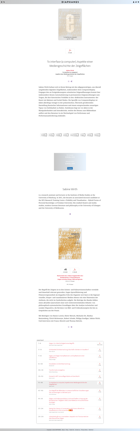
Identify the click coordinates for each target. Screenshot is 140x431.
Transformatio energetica (57, 370)
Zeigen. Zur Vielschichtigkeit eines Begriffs (61, 343)
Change (70, 168)
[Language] (136, 2)
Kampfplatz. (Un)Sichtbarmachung (59, 364)
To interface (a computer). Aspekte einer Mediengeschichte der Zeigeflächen (68, 383)
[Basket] (138, 2)
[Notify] (69, 81)
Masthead (91, 429)
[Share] (71, 81)
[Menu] (1, 2)
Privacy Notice (84, 429)
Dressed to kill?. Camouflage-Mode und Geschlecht (64, 376)
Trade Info (71, 429)
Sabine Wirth (70, 70)
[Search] (4, 2)
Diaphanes (70, 2)
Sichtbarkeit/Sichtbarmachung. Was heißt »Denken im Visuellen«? (69, 349)
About (63, 429)
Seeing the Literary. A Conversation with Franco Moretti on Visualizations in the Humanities (66, 409)
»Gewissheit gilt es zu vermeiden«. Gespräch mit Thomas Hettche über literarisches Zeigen (68, 417)
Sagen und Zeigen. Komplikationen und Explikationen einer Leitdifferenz (66, 357)
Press (67, 429)
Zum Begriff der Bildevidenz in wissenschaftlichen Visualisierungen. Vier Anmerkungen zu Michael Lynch (69, 391)
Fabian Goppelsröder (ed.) (75, 275)
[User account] (133, 2)
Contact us (77, 429)
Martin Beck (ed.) (62, 275)
